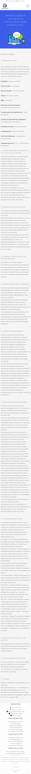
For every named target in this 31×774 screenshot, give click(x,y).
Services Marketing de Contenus (15, 721)
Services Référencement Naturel (15, 737)
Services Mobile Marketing (15, 727)
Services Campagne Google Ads (15, 745)
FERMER (15, 771)
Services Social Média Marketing (15, 741)
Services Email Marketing (15, 743)
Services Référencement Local (15, 739)
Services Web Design (15, 723)
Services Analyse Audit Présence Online (15, 753)
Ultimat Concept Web (20, 126)
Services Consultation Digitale (15, 729)
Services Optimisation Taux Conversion (16, 751)
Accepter (15, 767)
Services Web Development (15, 725)
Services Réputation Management (15, 731)
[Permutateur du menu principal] (28, 6)
